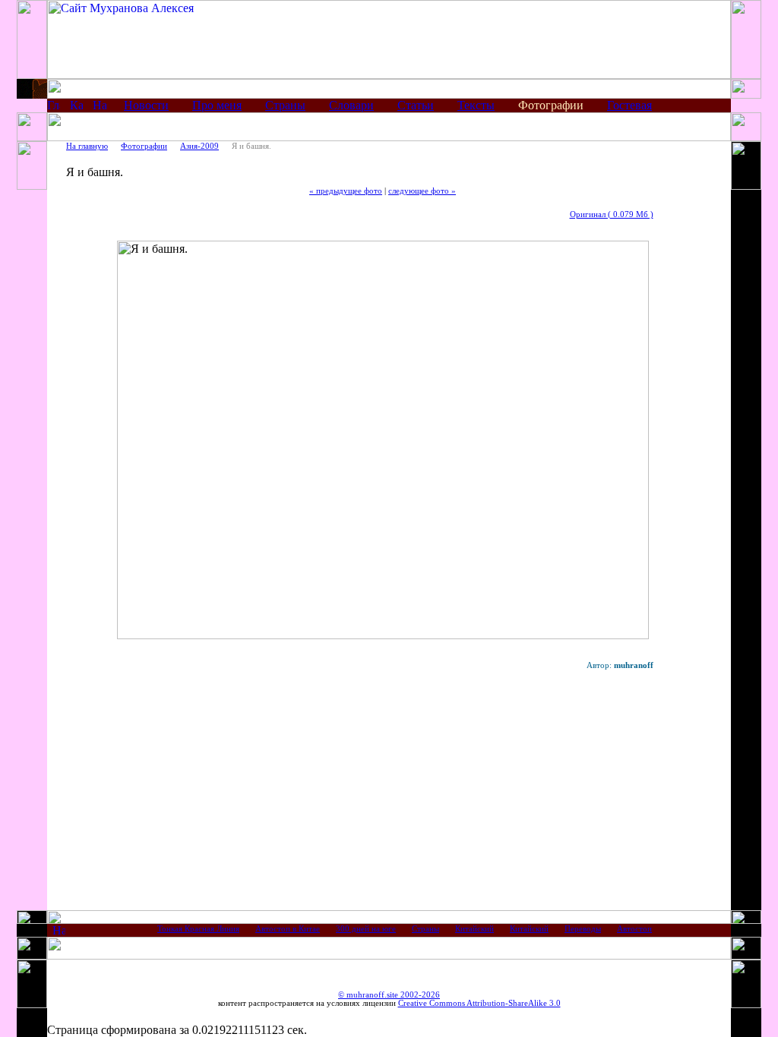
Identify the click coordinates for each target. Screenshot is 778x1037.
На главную (87, 146)
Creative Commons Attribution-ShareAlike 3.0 (479, 1003)
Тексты (476, 105)
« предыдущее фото (345, 191)
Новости (146, 105)
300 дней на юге (366, 929)
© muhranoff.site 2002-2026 (389, 995)
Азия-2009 (199, 146)
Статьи (415, 105)
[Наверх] (58, 932)
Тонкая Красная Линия (198, 929)
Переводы (583, 929)
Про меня (217, 105)
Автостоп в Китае (287, 929)
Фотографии (144, 146)
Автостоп (634, 929)
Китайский (474, 929)
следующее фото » (422, 191)
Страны (285, 105)
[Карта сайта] (76, 107)
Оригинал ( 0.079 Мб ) (611, 214)
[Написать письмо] (99, 107)
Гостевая (629, 105)
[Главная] (53, 107)
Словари (351, 105)
